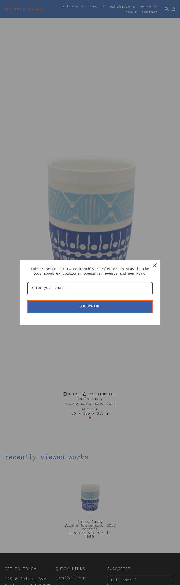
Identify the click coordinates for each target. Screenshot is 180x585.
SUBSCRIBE (90, 306)
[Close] (154, 265)
